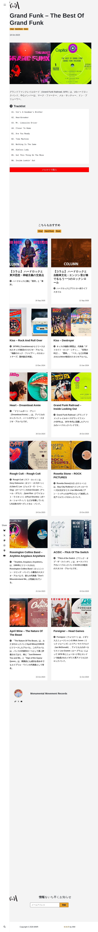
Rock (26, 29)
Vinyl (12, 29)
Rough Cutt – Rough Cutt (25, 473)
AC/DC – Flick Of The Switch (71, 552)
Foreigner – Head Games (69, 631)
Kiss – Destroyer (64, 340)
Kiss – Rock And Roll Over (26, 340)
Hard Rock (18, 29)
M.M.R (66, 927)
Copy (85, 112)
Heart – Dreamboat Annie (25, 405)
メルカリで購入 (49, 170)
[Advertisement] (49, 192)
